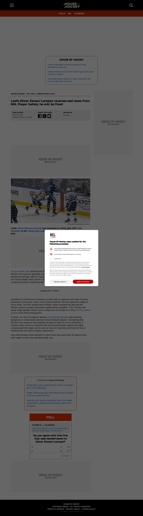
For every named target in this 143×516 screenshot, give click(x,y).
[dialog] (71, 258)
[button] (71, 258)
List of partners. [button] (85, 267)
